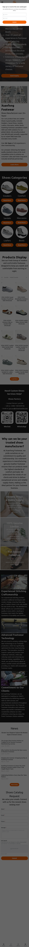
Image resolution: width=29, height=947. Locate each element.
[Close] (28, 1)
